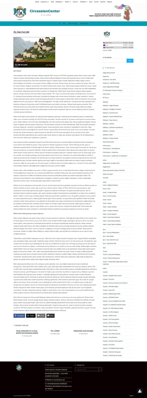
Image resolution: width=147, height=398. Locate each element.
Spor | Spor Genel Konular (110, 240)
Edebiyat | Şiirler (108, 135)
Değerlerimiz (106, 167)
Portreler (105, 178)
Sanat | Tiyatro (107, 203)
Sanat (75, 2)
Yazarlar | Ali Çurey (108, 279)
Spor (90, 2)
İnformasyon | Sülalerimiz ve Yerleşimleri (115, 156)
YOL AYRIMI (55, 331)
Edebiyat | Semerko (109, 131)
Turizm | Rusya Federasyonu (111, 258)
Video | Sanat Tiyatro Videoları (112, 224)
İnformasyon (107, 145)
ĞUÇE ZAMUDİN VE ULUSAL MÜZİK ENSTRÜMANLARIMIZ (27, 332)
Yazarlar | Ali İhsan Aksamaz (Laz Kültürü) (115, 283)
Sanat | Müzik (107, 200)
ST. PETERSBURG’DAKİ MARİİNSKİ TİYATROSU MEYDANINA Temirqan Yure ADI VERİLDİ (58, 386)
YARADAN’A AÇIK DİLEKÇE (83, 331)
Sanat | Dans (107, 189)
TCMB (109, 50)
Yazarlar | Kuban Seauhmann (111, 326)
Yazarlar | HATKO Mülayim (111, 312)
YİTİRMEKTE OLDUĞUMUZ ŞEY (55, 380)
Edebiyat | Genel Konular (110, 113)
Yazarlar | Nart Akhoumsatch (111, 334)
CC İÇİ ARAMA (107, 57)
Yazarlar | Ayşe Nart (109, 290)
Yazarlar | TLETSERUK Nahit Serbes (113, 348)
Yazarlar (103, 2)
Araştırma (44, 2)
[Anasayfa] (59, 24)
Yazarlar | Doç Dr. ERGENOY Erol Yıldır (114, 301)
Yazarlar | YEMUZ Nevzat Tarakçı (112, 355)
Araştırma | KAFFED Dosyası (111, 83)
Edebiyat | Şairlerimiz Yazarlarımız (113, 127)
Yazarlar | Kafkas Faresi (110, 315)
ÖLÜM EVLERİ (84, 24)
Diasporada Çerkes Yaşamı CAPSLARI (114, 170)
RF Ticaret (106, 98)
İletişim (109, 2)
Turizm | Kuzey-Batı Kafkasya (111, 254)
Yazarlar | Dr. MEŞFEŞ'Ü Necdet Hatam (114, 305)
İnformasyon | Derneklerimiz (111, 148)
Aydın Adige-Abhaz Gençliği (111, 87)
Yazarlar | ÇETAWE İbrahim (111, 297)
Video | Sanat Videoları (109, 214)
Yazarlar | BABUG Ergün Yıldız (111, 294)
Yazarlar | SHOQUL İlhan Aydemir (113, 341)
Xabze (37, 2)
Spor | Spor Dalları (108, 236)
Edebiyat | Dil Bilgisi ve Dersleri (112, 109)
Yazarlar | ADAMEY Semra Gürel (112, 276)
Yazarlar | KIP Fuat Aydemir (111, 319)
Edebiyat (58, 2)
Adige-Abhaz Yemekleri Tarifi (111, 163)
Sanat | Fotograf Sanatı (110, 192)
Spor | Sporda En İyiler (109, 243)
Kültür (67, 2)
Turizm (96, 2)
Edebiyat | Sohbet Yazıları (110, 138)
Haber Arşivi (106, 94)
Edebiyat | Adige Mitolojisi (110, 105)
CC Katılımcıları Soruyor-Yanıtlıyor (113, 90)
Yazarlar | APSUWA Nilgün (110, 286)
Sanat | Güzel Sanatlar (109, 196)
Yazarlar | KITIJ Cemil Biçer (110, 323)
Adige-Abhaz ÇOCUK (109, 73)
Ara (130, 60)
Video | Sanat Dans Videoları (111, 217)
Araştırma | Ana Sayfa (109, 79)
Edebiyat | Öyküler (108, 124)
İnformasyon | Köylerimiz (110, 152)
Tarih (52, 2)
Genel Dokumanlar (108, 142)
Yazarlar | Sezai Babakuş (110, 337)
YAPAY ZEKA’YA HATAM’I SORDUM (56, 370)
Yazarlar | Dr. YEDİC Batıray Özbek (113, 308)
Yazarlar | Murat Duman (110, 330)
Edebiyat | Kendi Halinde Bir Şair (112, 116)
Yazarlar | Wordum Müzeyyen (112, 352)
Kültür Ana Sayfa (108, 174)
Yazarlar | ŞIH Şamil (108, 344)
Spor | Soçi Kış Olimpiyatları (111, 232)
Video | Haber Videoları (110, 207)
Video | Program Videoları (110, 210)
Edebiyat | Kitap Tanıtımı (110, 120)
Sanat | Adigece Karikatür (110, 185)
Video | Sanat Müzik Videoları (111, 221)
